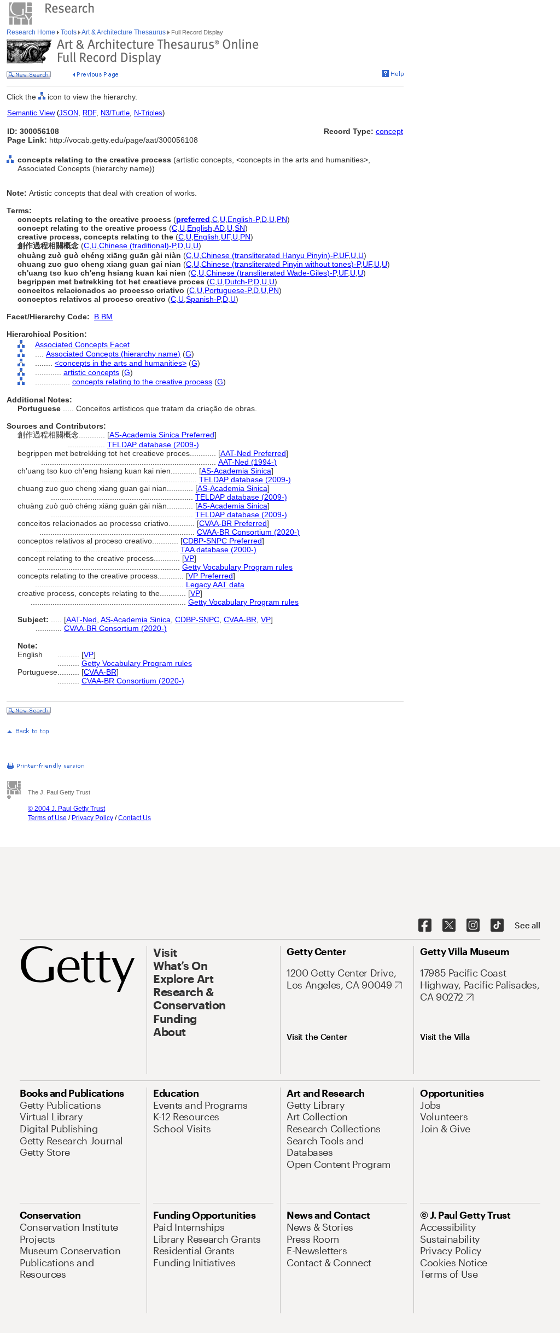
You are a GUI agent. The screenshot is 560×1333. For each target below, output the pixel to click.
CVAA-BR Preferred (233, 523)
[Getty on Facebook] (424, 925)
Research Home (32, 32)
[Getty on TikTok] (497, 925)
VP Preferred (210, 575)
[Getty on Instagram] (473, 925)
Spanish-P (203, 299)
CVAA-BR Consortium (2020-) (248, 532)
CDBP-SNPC (197, 619)
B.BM (103, 316)
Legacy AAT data (215, 584)
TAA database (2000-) (218, 549)
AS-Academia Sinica (236, 470)
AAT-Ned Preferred (253, 453)
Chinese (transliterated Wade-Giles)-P (271, 272)
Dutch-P (238, 281)
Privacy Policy (92, 818)
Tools (68, 32)
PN (282, 219)
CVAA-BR (240, 619)
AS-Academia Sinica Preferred (161, 434)
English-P (243, 219)
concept (389, 131)
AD (219, 228)
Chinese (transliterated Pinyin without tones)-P (280, 264)
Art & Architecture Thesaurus (123, 32)
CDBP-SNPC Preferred (222, 540)
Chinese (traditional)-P (137, 245)
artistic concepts (91, 372)
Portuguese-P (228, 290)
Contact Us (134, 818)
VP (189, 558)
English (199, 228)
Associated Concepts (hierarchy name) (113, 353)
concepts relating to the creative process (142, 381)
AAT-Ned (81, 619)
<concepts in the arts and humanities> (120, 363)
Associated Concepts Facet (82, 344)
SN (240, 228)
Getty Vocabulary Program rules (237, 567)
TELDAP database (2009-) (153, 444)
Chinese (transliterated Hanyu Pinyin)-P (269, 255)
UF (225, 236)
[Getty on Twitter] (449, 925)
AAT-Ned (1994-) (247, 462)
